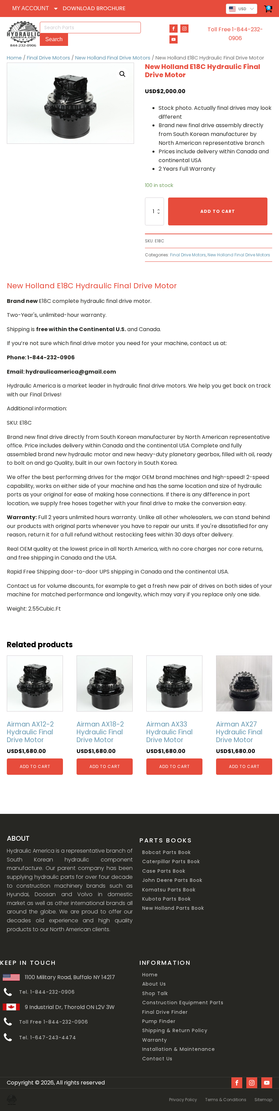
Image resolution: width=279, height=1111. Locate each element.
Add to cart (217, 211)
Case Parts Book (163, 871)
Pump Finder (159, 1021)
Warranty (154, 1040)
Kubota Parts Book (166, 899)
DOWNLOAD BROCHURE (94, 8)
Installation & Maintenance (178, 1049)
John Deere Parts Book (172, 880)
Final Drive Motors (48, 57)
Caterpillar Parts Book (171, 861)
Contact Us (157, 1058)
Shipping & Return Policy (175, 1030)
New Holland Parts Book (173, 908)
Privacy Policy (183, 1100)
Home (14, 57)
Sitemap (263, 1100)
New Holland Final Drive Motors (112, 57)
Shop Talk (155, 993)
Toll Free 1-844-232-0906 (235, 33)
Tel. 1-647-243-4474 (47, 1037)
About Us (154, 984)
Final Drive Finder (165, 1012)
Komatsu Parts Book (169, 889)
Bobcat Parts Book (166, 852)
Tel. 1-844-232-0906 (47, 992)
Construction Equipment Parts (183, 1002)
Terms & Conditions (225, 1100)
